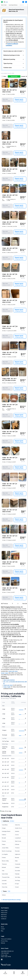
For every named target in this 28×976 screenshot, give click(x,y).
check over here (12, 671)
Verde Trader (4, 5)
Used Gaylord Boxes (13, 5)
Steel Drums (4, 914)
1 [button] (12, 603)
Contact (3, 928)
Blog (2, 930)
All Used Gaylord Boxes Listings (12, 899)
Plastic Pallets (4, 910)
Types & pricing (7, 63)
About (2, 926)
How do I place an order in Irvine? (12, 51)
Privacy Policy (4, 941)
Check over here (7, 685)
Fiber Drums (4, 916)
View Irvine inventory (9, 680)
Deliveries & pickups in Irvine (11, 55)
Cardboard (3, 918)
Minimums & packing (9, 59)
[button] (4, 603)
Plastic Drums (4, 912)
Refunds (3, 943)
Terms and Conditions (6, 939)
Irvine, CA (22, 5)
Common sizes (7, 67)
